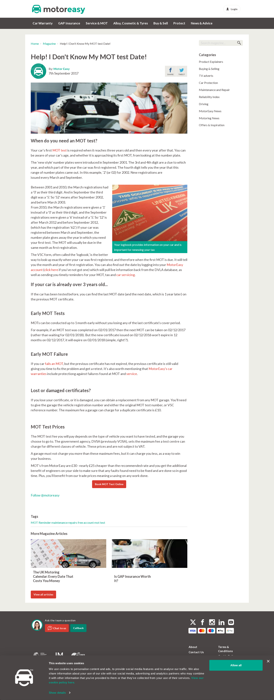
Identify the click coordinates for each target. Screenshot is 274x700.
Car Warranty (43, 23)
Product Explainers (211, 61)
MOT (35, 522)
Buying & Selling (209, 68)
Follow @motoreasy (45, 495)
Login (234, 9)
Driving (203, 104)
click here (51, 270)
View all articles (43, 594)
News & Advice (201, 23)
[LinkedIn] (221, 622)
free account (86, 522)
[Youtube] (231, 622)
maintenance (59, 522)
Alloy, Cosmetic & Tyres (130, 23)
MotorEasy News (210, 111)
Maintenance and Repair (214, 90)
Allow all (236, 665)
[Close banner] (268, 661)
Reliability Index (209, 97)
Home (35, 43)
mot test (99, 522)
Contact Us (196, 652)
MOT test (59, 150)
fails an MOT (54, 364)
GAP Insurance (69, 23)
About (193, 647)
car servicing (125, 275)
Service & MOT (97, 23)
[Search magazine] (239, 43)
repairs (73, 522)
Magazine (49, 43)
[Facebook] (202, 622)
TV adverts (206, 75)
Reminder (45, 522)
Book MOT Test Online (109, 484)
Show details (57, 692)
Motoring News (209, 118)
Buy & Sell (160, 23)
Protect (179, 23)
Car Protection (208, 82)
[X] (193, 622)
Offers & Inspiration (211, 125)
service (131, 374)
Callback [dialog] (78, 628)
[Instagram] (212, 622)
